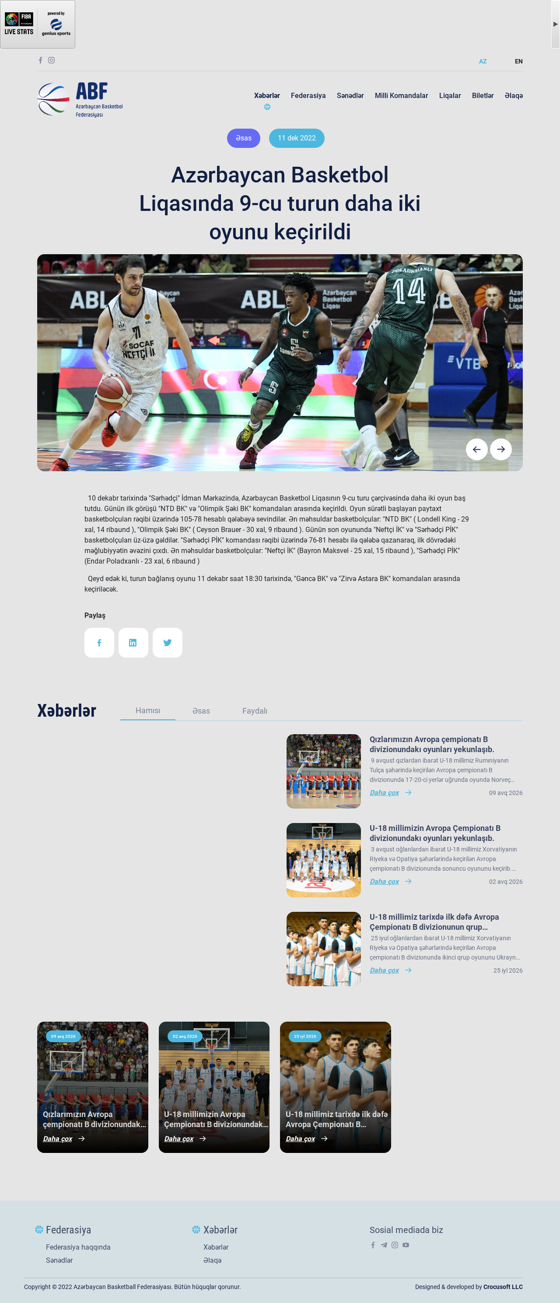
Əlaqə (514, 95)
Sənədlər (350, 95)
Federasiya (308, 95)
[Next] (501, 449)
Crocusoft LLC (503, 1286)
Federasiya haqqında (78, 1247)
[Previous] (477, 449)
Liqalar (450, 95)
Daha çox (57, 1139)
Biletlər (483, 95)
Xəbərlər (267, 95)
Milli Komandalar (401, 95)
